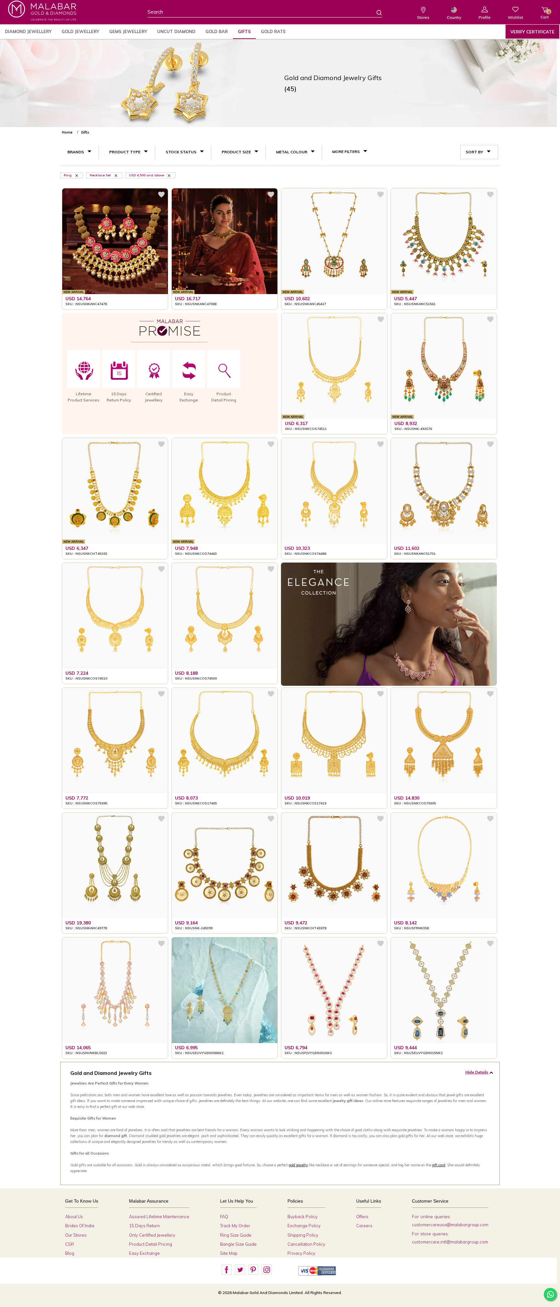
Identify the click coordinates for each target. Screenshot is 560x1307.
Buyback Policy (302, 1216)
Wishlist (515, 17)
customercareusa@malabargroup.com (450, 1224)
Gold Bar (216, 31)
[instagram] (266, 1270)
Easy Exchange (144, 1253)
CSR (69, 1244)
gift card (438, 1165)
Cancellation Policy (306, 1244)
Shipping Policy (302, 1235)
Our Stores (76, 1235)
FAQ (224, 1216)
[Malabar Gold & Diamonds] (42, 10)
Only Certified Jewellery (152, 1235)
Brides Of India (79, 1225)
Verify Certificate (532, 31)
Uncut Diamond (176, 31)
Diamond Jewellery (28, 31)
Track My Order (235, 1225)
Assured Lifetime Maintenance (159, 1216)
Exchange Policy (304, 1225)
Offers (362, 1216)
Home (67, 132)
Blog (69, 1253)
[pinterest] (253, 1270)
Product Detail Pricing (150, 1244)
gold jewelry (298, 1165)
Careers (364, 1225)
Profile (485, 17)
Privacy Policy (301, 1253)
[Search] (375, 12)
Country (454, 17)
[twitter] (240, 1270)
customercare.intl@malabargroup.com (450, 1241)
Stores (423, 17)
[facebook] (226, 1270)
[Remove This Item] (169, 175)
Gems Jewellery (128, 31)
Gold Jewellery (80, 31)
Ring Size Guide (235, 1235)
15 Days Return (144, 1225)
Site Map (229, 1253)
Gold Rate (273, 31)
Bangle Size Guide (238, 1244)
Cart (545, 14)
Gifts (244, 31)
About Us (74, 1216)
